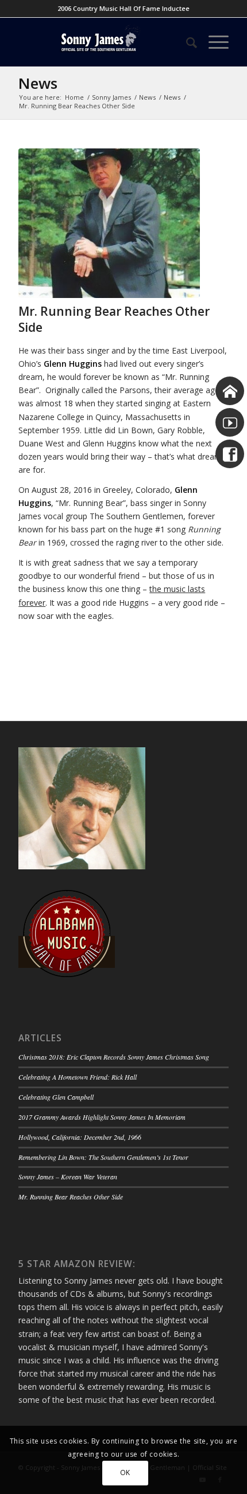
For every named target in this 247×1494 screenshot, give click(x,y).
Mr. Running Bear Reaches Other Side (70, 1196)
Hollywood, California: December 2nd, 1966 (79, 1137)
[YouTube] (229, 422)
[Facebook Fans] (229, 454)
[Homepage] (229, 391)
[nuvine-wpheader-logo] (102, 42)
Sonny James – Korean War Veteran (67, 1176)
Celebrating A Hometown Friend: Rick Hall (77, 1076)
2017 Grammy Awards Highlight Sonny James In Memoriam (102, 1117)
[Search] (186, 42)
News (37, 83)
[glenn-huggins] (109, 223)
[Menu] (213, 42)
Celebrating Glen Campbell (56, 1096)
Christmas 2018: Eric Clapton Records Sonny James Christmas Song (113, 1056)
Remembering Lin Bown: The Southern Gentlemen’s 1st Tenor (103, 1157)
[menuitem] (186, 42)
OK (125, 1472)
